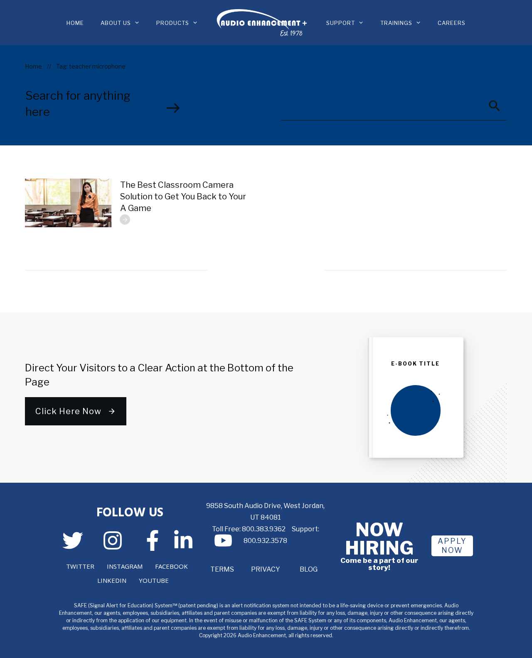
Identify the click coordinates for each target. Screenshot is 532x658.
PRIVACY (265, 569)
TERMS (222, 569)
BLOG (309, 569)
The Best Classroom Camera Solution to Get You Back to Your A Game (183, 196)
